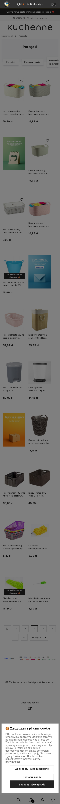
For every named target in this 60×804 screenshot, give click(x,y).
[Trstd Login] (55, 4)
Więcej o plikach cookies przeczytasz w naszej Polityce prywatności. (24, 759)
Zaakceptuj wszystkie (32, 784)
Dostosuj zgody (32, 777)
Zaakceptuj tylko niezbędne (32, 768)
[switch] (53, 4)
